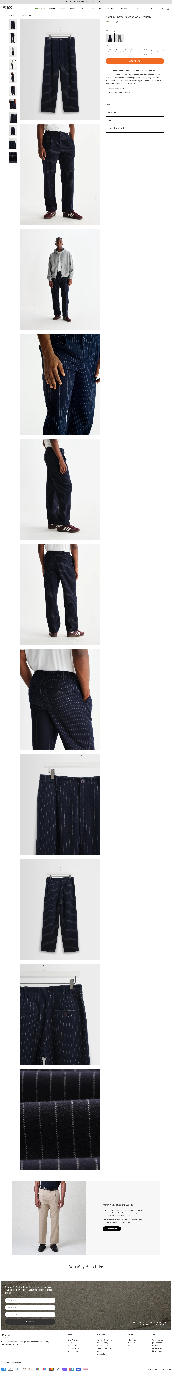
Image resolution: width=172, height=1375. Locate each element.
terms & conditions (160, 1322)
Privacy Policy (102, 1346)
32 (123, 52)
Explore (135, 8)
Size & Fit (109, 105)
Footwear (124, 8)
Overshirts (96, 8)
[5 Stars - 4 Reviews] (119, 128)
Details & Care (111, 112)
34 (130, 52)
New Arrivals (73, 1340)
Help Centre (102, 1351)
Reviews (109, 129)
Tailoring (84, 8)
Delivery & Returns (104, 1340)
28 (108, 52)
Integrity (108, 120)
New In (52, 8)
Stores (131, 1346)
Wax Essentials (74, 1348)
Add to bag (134, 61)
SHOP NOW (96, 2)
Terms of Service (104, 1348)
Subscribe (30, 1322)
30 (116, 52)
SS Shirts (73, 8)
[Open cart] (168, 8)
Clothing (62, 8)
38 (145, 52)
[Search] (152, 8)
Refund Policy (102, 1343)
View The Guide (112, 1229)
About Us (132, 1340)
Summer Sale (39, 8)
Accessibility (102, 1354)
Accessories (110, 8)
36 (138, 52)
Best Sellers (73, 1346)
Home (6, 16)
